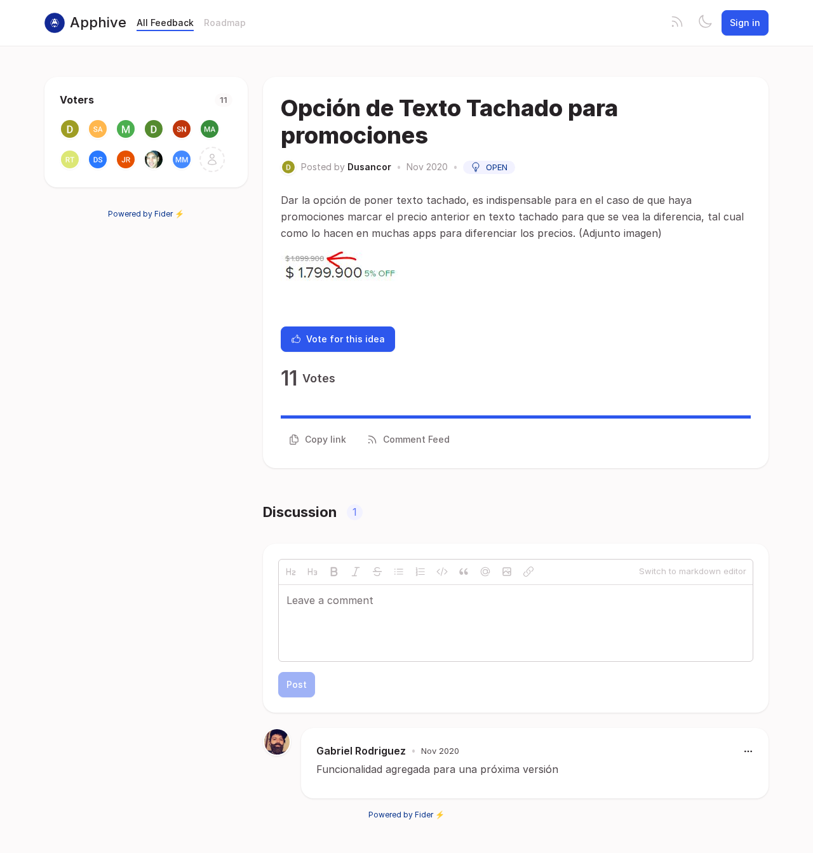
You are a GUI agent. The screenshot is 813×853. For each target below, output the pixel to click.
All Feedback (165, 22)
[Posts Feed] (677, 22)
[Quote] (463, 571)
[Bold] (334, 571)
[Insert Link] (528, 571)
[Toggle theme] (705, 22)
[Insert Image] (506, 571)
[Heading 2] (290, 571)
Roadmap (225, 22)
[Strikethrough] (377, 571)
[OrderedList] (420, 571)
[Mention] (485, 571)
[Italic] (355, 571)
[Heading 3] (312, 571)
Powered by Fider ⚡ (146, 213)
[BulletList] (398, 571)
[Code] (442, 571)
